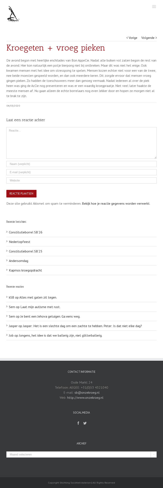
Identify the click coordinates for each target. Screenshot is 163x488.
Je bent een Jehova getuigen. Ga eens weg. (50, 316)
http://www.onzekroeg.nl (85, 397)
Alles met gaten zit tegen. (38, 297)
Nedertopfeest (19, 242)
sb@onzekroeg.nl (87, 392)
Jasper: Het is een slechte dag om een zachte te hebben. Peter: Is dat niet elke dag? (82, 326)
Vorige (133, 38)
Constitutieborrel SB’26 (25, 232)
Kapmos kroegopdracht (25, 270)
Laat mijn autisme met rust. (40, 307)
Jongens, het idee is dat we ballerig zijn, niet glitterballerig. (60, 335)
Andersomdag (18, 261)
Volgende (148, 38)
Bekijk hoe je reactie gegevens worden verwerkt (116, 203)
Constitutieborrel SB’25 (25, 251)
